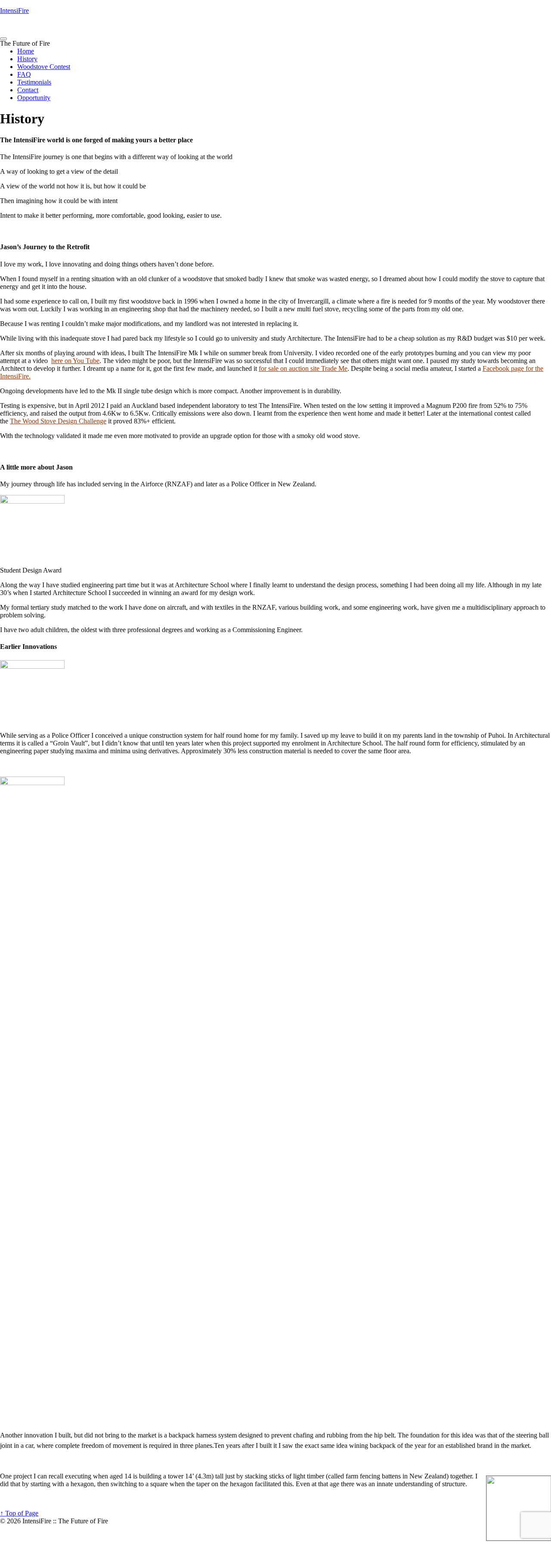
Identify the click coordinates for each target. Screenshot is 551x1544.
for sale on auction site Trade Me (303, 368)
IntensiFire (14, 10)
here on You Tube (75, 360)
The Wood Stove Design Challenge (58, 421)
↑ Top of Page (19, 1513)
